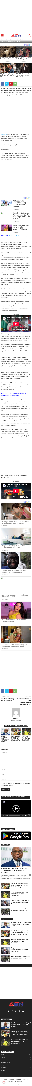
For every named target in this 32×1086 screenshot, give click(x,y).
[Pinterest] (11, 84)
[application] (16, 808)
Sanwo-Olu (4, 134)
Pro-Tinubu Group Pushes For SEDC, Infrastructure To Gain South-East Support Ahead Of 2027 (15, 739)
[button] (16, 808)
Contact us (11, 1079)
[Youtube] (23, 1011)
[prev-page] (15, 745)
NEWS (2, 1054)
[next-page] (17, 745)
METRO (3, 1060)
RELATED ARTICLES (9, 725)
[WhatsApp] (15, 84)
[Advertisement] (16, 16)
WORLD (3, 1070)
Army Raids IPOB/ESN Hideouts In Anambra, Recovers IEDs (20, 909)
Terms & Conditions (19, 1081)
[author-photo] (16, 712)
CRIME (3, 1065)
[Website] (20, 1011)
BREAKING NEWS (6, 1062)
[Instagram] (12, 1011)
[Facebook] (2, 84)
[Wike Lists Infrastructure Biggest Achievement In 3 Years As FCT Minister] (5, 731)
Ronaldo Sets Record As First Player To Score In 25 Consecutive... (19, 893)
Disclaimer (10, 1081)
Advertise (18, 1079)
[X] (7, 84)
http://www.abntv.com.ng (16, 720)
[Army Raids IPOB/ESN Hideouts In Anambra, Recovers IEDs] (5, 911)
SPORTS (3, 1068)
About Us (5, 1079)
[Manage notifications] (3, 1082)
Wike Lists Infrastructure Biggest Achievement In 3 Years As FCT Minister (5, 739)
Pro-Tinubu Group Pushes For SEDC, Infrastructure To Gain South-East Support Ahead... (20, 885)
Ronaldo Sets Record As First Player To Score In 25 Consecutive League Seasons (26, 738)
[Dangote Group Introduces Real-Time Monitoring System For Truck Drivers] (5, 903)
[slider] (14, 815)
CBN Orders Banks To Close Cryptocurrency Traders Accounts (24, 701)
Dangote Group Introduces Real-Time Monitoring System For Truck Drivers (21, 902)
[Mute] (26, 815)
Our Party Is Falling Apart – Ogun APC (7, 699)
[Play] (3, 815)
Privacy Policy (26, 1079)
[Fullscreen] (29, 815)
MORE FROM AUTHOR (22, 725)
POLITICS (3, 1057)
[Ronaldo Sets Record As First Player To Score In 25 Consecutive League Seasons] (26, 731)
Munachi (4, 41)
